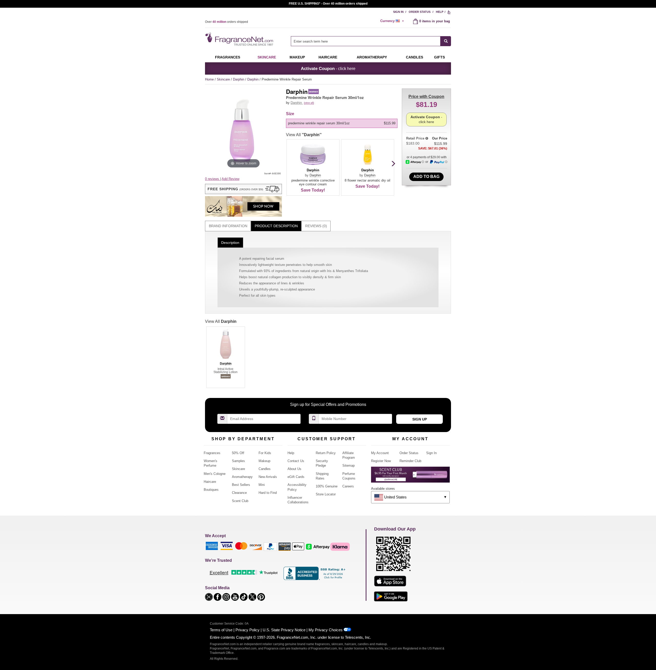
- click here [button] (328, 68)
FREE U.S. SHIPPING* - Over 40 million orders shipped (328, 3)
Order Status (419, 11)
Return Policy (326, 453)
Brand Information (228, 226)
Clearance (239, 493)
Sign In (398, 11)
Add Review (230, 179)
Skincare (267, 57)
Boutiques (211, 490)
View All (304, 135)
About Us (294, 469)
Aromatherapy (242, 477)
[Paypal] (270, 546)
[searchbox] (365, 41)
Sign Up (419, 419)
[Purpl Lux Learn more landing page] (410, 476)
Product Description (276, 226)
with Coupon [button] (426, 96)
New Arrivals (268, 477)
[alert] (392, 21)
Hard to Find (268, 493)
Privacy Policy (247, 630)
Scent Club (240, 501)
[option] (341, 123)
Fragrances (227, 57)
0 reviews (212, 179)
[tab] (228, 226)
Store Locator (326, 494)
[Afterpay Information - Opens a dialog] (415, 162)
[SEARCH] (445, 41)
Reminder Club (410, 461)
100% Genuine (326, 486)
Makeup (297, 57)
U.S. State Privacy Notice (284, 630)
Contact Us (296, 461)
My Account (380, 453)
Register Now (381, 461)
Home (209, 79)
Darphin (239, 79)
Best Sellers (241, 485)
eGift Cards (296, 477)
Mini (262, 485)
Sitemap (348, 465)
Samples (238, 461)
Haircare (328, 57)
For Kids (265, 453)
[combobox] (371, 41)
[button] (243, 189)
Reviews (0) (316, 226)
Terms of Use (221, 630)
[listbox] (342, 123)
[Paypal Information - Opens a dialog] (438, 162)
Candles (265, 469)
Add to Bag (426, 176)
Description (230, 243)
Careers (348, 486)
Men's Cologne (214, 474)
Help (439, 11)
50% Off (238, 453)
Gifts (439, 57)
